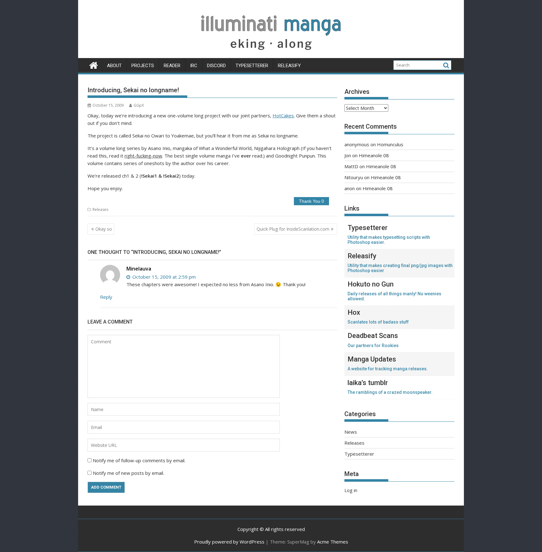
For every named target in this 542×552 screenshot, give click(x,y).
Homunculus (390, 144)
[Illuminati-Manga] (271, 54)
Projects (142, 65)
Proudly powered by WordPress (229, 542)
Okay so (103, 229)
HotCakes (283, 115)
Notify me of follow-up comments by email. (139, 460)
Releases (100, 209)
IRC (193, 65)
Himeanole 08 (374, 155)
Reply (106, 297)
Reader (172, 65)
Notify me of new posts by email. (128, 473)
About (114, 65)
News (350, 432)
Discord (216, 65)
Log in (350, 490)
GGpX (139, 105)
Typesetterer (252, 65)
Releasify (289, 65)
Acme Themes (332, 542)
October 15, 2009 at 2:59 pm (163, 277)
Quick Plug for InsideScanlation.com (293, 229)
